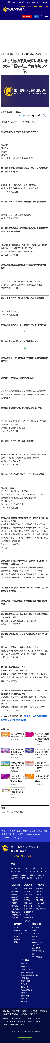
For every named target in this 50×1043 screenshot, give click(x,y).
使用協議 (43, 1011)
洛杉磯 (26, 831)
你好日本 (35, 930)
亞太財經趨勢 (16, 915)
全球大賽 (39, 878)
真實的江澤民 (25, 981)
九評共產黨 (25, 978)
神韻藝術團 (16, 1018)
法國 (45, 831)
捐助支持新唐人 (18, 856)
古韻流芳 (39, 894)
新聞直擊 (14, 900)
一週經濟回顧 (16, 909)
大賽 (14, 2)
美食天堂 (35, 936)
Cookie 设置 (25, 1039)
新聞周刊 (14, 903)
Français (37, 834)
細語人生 (27, 921)
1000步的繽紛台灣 (38, 952)
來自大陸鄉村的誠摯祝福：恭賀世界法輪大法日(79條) (42, 752)
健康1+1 (17, 927)
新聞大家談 (28, 888)
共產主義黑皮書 (26, 990)
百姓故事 (24, 993)
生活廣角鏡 (36, 927)
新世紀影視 (14, 1024)
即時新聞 (32, 875)
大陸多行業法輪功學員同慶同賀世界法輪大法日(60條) (17, 752)
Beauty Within (37, 942)
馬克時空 (27, 915)
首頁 (2, 54)
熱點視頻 (23, 875)
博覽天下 (14, 878)
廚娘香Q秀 (36, 948)
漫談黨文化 (25, 996)
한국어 (20, 838)
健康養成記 (18, 936)
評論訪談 (28, 885)
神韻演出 (30, 878)
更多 (22, 1024)
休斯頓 (39, 831)
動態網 (37, 1021)
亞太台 (12, 834)
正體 (28, 2)
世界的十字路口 (29, 912)
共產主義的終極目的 (28, 972)
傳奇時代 (24, 966)
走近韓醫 (17, 942)
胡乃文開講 (18, 933)
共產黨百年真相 (26, 969)
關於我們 (15, 1011)
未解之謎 (39, 888)
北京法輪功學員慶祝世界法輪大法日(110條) (42, 778)
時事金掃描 (28, 894)
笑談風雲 (39, 891)
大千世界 (35, 945)
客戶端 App (34, 1014)
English (28, 834)
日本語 (13, 838)
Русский (5, 838)
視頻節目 (33, 847)
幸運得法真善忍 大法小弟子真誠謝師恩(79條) (42, 765)
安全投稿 (5, 1014)
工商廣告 (24, 1001)
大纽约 (12, 831)
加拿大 (19, 831)
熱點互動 (27, 891)
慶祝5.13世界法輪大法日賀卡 (32, 54)
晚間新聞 (14, 897)
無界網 (4, 1024)
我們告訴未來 (25, 964)
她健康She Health (20, 930)
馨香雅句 (39, 897)
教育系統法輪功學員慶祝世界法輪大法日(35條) (17, 765)
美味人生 (35, 939)
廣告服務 (15, 1014)
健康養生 (18, 924)
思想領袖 (27, 900)
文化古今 (39, 906)
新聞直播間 (27, 16)
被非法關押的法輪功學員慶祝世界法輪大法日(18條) (17, 778)
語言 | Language (42, 2)
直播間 (23, 851)
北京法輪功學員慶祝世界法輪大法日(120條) (17, 791)
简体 (33, 2)
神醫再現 (17, 939)
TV (37, 16)
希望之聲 (5, 1021)
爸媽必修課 (40, 903)
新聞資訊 (22, 847)
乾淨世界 (37, 1018)
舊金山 (4, 834)
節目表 (14, 851)
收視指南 (25, 1011)
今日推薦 (41, 875)
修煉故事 (24, 999)
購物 (29, 856)
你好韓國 (35, 933)
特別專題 (25, 960)
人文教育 (40, 885)
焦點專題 (9, 54)
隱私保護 (34, 1011)
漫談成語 (39, 900)
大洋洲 (32, 831)
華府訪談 (14, 906)
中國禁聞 (14, 894)
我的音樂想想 (37, 957)
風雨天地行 (25, 987)
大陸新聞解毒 (29, 918)
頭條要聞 (14, 875)
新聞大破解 (28, 903)
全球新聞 (14, 888)
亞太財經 (14, 918)
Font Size (38, 115)
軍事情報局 (28, 906)
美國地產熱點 (41, 909)
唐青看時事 (28, 909)
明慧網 (30, 1021)
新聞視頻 (15, 885)
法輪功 (17, 54)
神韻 (8, 2)
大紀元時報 (27, 1018)
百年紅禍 (24, 984)
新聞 (13, 864)
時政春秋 (27, 897)
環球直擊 (14, 891)
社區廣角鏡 (15, 912)
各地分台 (21, 2)
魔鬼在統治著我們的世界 (30, 975)
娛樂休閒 (36, 924)
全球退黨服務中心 (18, 1021)
